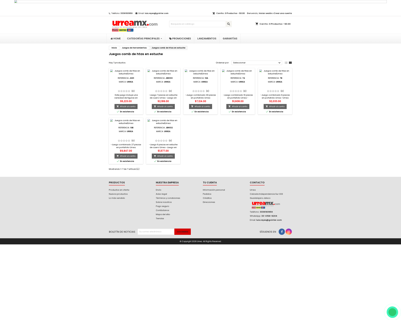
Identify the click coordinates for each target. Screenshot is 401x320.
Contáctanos (162, 210)
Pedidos (207, 193)
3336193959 (126, 13)
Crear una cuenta (283, 13)
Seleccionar (257, 63)
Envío (158, 189)
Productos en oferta (119, 189)
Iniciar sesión (265, 13)
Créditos (207, 198)
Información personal (214, 189)
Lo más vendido (117, 198)
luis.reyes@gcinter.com (156, 13)
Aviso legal (161, 193)
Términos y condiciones (168, 198)
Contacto (257, 182)
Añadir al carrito (126, 106)
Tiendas (160, 218)
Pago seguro (162, 206)
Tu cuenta (210, 182)
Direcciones (209, 202)
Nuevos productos (118, 193)
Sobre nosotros (164, 202)
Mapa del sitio (163, 214)
